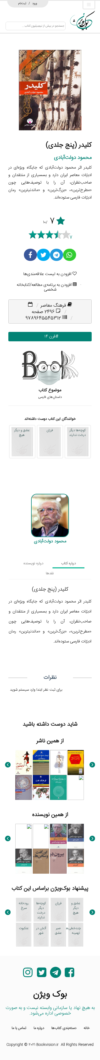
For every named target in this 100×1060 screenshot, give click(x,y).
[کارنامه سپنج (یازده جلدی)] (58, 836)
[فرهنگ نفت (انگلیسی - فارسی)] (41, 787)
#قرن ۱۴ (50, 336)
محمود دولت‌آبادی (73, 157)
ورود (34, 3)
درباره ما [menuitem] (39, 1028)
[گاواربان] (76, 861)
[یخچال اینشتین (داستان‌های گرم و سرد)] (23, 787)
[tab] (68, 563)
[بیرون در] (58, 861)
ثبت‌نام (22, 3)
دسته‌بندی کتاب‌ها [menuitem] (63, 1028)
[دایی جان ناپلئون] (23, 762)
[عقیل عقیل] (76, 836)
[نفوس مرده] (58, 762)
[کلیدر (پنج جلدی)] (76, 787)
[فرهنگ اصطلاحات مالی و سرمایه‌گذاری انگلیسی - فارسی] (41, 762)
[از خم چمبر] (23, 861)
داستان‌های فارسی (50, 397)
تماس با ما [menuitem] (19, 1028)
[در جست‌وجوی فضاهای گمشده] (58, 787)
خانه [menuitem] (87, 1028)
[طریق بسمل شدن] (23, 836)
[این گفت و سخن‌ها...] (41, 861)
